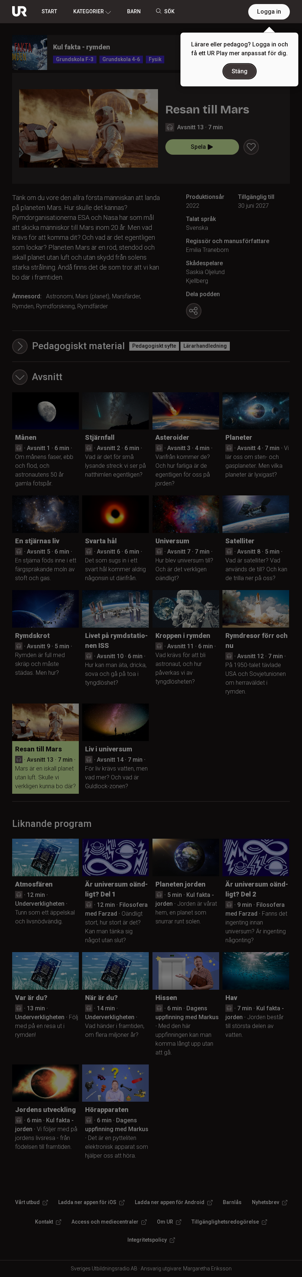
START (49, 11)
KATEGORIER (88, 11)
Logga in (269, 11)
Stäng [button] (239, 71)
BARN (134, 11)
